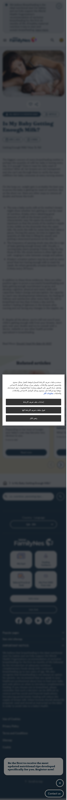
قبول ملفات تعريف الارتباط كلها (32, 410)
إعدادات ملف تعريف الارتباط (32, 402)
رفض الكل (32, 418)
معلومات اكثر (47, 393)
